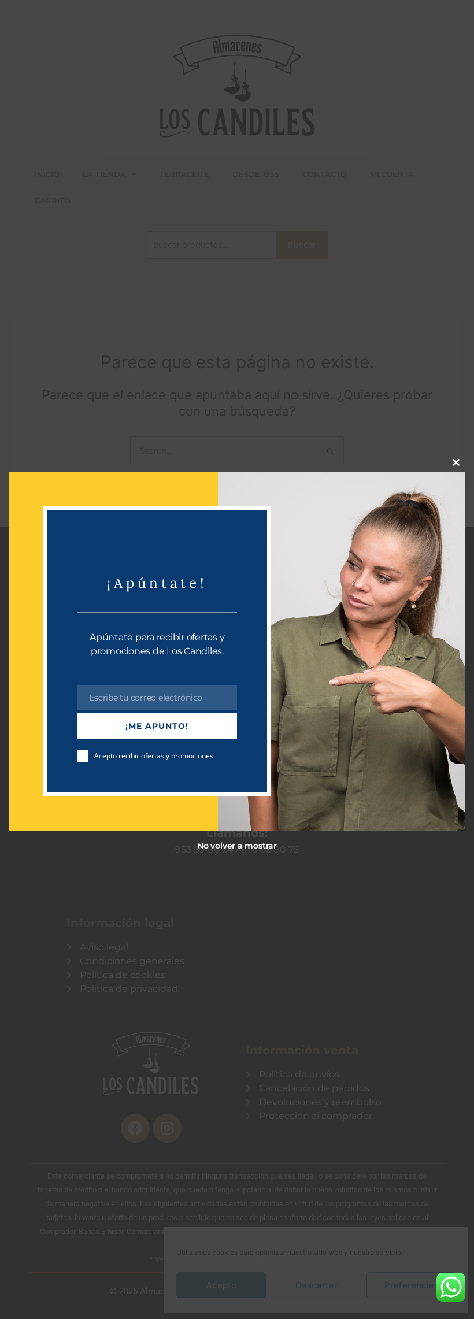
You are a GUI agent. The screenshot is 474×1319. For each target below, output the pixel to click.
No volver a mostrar (237, 845)
